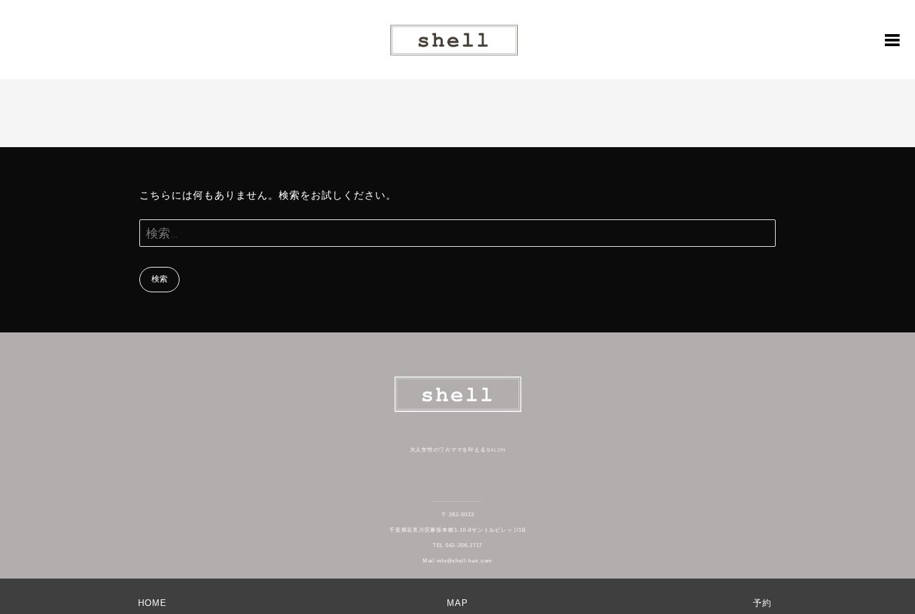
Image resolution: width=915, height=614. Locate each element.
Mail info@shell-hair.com (457, 561)
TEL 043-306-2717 (457, 545)
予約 (762, 603)
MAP (457, 603)
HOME (152, 603)
